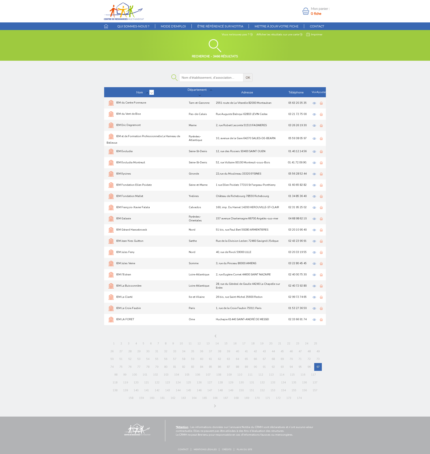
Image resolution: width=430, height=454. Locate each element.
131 (251, 382)
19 (261, 343)
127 (209, 382)
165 (204, 398)
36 (201, 351)
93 (282, 367)
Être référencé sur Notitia (220, 26)
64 (237, 359)
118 (115, 382)
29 (138, 351)
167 (225, 398)
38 (219, 351)
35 (192, 351)
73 (318, 359)
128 (220, 382)
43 (264, 351)
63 (228, 359)
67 (264, 359)
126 (199, 382)
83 (192, 367)
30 (147, 351)
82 (183, 367)
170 (257, 398)
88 (237, 367)
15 (226, 343)
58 (183, 359)
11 (190, 343)
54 (147, 359)
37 (210, 351)
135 (294, 382)
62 (219, 359)
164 (194, 398)
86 (219, 367)
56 (165, 359)
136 (304, 382)
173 (288, 398)
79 (156, 367)
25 (315, 343)
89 (246, 367)
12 (199, 343)
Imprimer (316, 34)
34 (183, 351)
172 (278, 398)
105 (187, 374)
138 (115, 390)
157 (315, 390)
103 (166, 374)
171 (267, 398)
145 (188, 390)
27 (121, 351)
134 (283, 382)
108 (218, 374)
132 (262, 382)
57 (174, 359)
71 (300, 359)
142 (157, 390)
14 (217, 343)
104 (176, 374)
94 (291, 367)
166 (215, 398)
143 (167, 390)
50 (112, 359)
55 (156, 359)
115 (292, 374)
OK (248, 77)
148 (220, 390)
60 (201, 359)
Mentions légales (205, 449)
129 (230, 382)
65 (246, 359)
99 (124, 374)
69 (282, 359)
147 (209, 390)
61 (210, 359)
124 (178, 382)
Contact (317, 26)
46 (291, 351)
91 (264, 367)
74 (112, 367)
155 (294, 390)
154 (283, 390)
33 (174, 351)
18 (252, 343)
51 (121, 359)
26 (112, 351)
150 (241, 390)
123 (167, 382)
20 (270, 343)
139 (125, 390)
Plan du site (244, 449)
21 (279, 343)
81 (174, 367)
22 (288, 343)
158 (131, 398)
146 (199, 390)
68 (273, 359)
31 (156, 351)
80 (165, 367)
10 (181, 343)
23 (297, 343)
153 (273, 390)
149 (230, 390)
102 (155, 374)
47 (300, 351)
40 (237, 351)
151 (251, 390)
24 (306, 343)
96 (309, 367)
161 (162, 398)
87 (228, 367)
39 (228, 351)
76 (129, 367)
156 (304, 390)
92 (273, 367)
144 (178, 390)
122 (157, 382)
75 (121, 367)
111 (250, 374)
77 (138, 367)
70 (291, 359)
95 (300, 367)
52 (129, 359)
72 (309, 359)
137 (315, 382)
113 (271, 374)
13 (208, 343)
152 (262, 390)
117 (313, 374)
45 (282, 351)
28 (129, 351)
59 (192, 359)
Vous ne (235, 34)
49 (318, 351)
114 (282, 374)
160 (152, 398)
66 (255, 359)
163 (183, 398)
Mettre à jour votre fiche (277, 26)
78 (147, 367)
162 (173, 398)
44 (273, 351)
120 (136, 382)
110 (239, 374)
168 (236, 398)
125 (188, 382)
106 (197, 374)
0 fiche (316, 13)
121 (146, 382)
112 (260, 374)
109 (229, 374)
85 (210, 367)
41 (246, 351)
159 (141, 398)
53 (138, 359)
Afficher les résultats (277, 34)
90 (255, 367)
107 (208, 374)
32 (165, 351)
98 (115, 374)
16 (234, 343)
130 (241, 382)
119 (125, 382)
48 (309, 351)
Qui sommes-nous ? (133, 26)
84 (201, 367)
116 (303, 374)
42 (255, 351)
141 (146, 390)
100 (134, 374)
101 (145, 374)
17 (243, 343)
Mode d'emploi (173, 26)
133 (273, 382)
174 (299, 398)
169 (246, 398)
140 (136, 390)
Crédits (226, 449)
